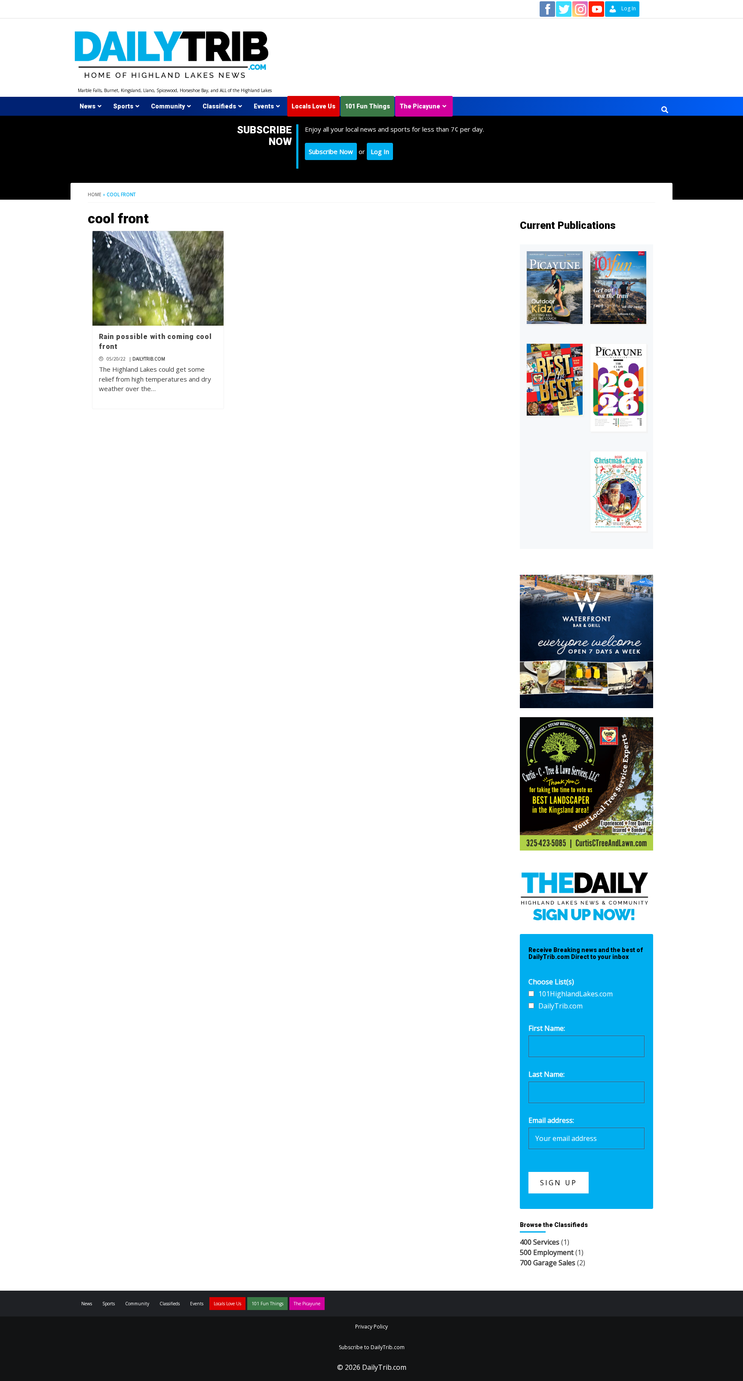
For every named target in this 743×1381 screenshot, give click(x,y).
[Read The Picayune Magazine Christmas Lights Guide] (618, 491)
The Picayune (419, 106)
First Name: (546, 1028)
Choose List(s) (551, 981)
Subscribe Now (331, 151)
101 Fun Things (367, 106)
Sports (123, 106)
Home (94, 194)
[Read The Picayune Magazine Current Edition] (554, 287)
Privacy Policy (371, 1326)
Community (168, 106)
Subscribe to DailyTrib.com (372, 1347)
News (87, 106)
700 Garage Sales (547, 1262)
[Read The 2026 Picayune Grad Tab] (618, 387)
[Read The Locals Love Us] (554, 379)
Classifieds (219, 106)
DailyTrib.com (148, 359)
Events (264, 106)
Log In (380, 151)
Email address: (551, 1120)
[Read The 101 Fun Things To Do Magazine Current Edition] (618, 287)
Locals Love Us (313, 106)
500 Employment (547, 1252)
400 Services (539, 1242)
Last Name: (546, 1074)
